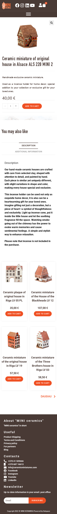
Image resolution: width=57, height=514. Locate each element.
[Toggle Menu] (28, 14)
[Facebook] (17, 5)
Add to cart (32, 106)
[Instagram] (22, 5)
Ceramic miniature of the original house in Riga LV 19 (14, 361)
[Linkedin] (27, 5)
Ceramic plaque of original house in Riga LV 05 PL (14, 296)
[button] (51, 22)
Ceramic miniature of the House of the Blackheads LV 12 (42, 296)
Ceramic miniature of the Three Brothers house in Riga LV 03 (42, 363)
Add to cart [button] (14, 314)
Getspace (46, 511)
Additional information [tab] (28, 151)
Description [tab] (28, 145)
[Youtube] (32, 5)
